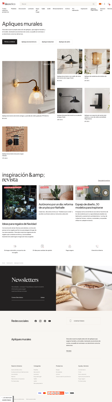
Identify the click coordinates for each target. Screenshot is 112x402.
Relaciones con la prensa (17, 379)
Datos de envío (82, 374)
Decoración (22, 8)
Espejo (58, 369)
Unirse (42, 297)
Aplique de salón (64, 42)
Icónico (67, 8)
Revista (13, 376)
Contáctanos (82, 369)
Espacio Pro (102, 9)
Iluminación (10, 263)
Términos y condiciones (17, 399)
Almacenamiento (58, 8)
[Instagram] (40, 321)
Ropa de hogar (37, 10)
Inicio (3, 263)
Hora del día (14, 374)
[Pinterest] (45, 321)
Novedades (59, 372)
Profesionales (15, 381)
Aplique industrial (48, 42)
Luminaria (31, 8)
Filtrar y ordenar (9, 41)
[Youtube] (49, 321)
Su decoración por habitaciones (19, 372)
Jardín (49, 8)
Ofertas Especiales (94, 9)
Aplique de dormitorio (29, 42)
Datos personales (31, 399)
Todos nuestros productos (5, 10)
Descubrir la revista (104, 180)
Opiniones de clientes (84, 376)
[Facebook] (36, 321)
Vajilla (43, 8)
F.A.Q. (79, 372)
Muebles (13, 8)
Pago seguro (81, 379)
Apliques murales (18, 263)
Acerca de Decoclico (16, 369)
